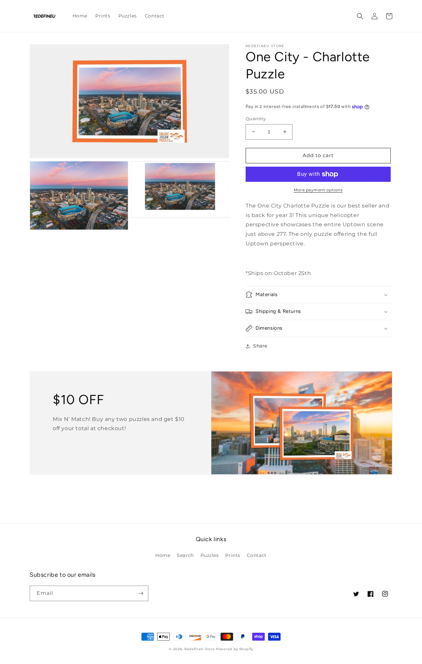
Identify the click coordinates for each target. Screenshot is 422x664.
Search (185, 555)
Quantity (256, 118)
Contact (257, 555)
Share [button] (260, 346)
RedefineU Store (199, 649)
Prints (232, 555)
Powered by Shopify (234, 649)
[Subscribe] (141, 593)
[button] (360, 16)
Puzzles (209, 555)
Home (162, 555)
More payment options (318, 189)
